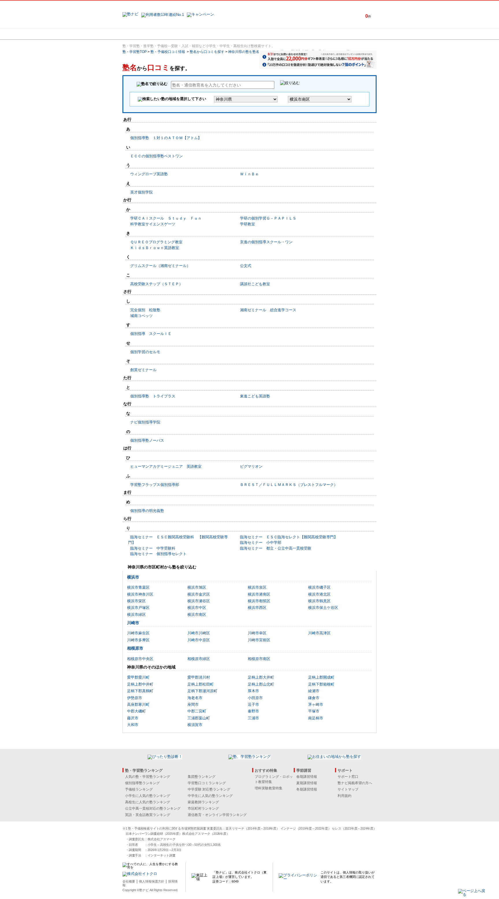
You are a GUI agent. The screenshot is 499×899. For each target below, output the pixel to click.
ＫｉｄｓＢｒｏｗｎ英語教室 (154, 248)
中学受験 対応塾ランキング (209, 789)
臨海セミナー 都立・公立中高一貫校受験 (275, 548)
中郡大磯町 (136, 711)
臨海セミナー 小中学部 (260, 542)
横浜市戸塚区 (138, 607)
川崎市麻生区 (138, 633)
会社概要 (128, 881)
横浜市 (133, 577)
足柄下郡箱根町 (321, 684)
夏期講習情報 (306, 783)
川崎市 (133, 622)
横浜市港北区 (319, 594)
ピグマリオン (251, 466)
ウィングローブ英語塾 (149, 174)
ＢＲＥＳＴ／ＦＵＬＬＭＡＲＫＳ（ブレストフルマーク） (289, 484)
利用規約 (344, 796)
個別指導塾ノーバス (147, 440)
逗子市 (253, 704)
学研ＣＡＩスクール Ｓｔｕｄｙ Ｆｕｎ (166, 218)
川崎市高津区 (319, 633)
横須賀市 (194, 725)
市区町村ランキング (203, 808)
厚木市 (253, 691)
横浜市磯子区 (319, 587)
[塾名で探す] (186, 33)
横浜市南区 (196, 614)
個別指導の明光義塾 (147, 511)
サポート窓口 (348, 777)
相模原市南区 (259, 659)
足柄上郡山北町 (261, 684)
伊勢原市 (134, 698)
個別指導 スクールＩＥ (151, 333)
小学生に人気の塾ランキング (147, 796)
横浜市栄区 (136, 601)
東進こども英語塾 (255, 396)
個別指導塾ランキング (142, 783)
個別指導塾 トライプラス (152, 396)
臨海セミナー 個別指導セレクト (158, 554)
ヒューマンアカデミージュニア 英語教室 (166, 466)
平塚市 (313, 711)
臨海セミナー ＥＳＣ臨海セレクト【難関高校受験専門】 (289, 537)
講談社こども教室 (255, 284)
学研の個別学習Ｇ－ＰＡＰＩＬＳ (268, 218)
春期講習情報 (306, 777)
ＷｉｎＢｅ (249, 174)
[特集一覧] (312, 33)
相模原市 (135, 648)
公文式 (245, 266)
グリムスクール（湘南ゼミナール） (160, 266)
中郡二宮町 (196, 711)
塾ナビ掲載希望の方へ (355, 783)
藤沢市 (132, 718)
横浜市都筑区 (259, 601)
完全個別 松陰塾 (145, 310)
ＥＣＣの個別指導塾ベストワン (156, 156)
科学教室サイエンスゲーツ (152, 224)
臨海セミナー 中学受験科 (152, 548)
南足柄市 (315, 718)
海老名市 (194, 698)
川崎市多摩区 (138, 640)
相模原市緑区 (198, 659)
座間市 (193, 704)
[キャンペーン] (354, 33)
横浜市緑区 (136, 614)
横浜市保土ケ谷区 (323, 607)
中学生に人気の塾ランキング (210, 796)
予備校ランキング (139, 789)
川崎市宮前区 (259, 640)
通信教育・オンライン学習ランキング (217, 815)
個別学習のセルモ (145, 352)
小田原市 (255, 698)
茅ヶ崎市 (315, 704)
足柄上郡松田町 (200, 684)
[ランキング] (228, 33)
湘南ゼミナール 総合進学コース (268, 310)
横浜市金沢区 (198, 594)
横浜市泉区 (257, 587)
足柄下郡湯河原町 (202, 691)
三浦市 (253, 718)
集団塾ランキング (201, 777)
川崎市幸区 (257, 633)
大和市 (132, 725)
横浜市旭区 (196, 587)
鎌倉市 (313, 698)
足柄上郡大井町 (261, 677)
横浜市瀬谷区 (198, 601)
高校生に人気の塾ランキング (147, 802)
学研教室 (247, 224)
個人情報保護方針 (151, 881)
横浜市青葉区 (138, 587)
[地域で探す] (143, 33)
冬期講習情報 (306, 789)
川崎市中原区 (198, 640)
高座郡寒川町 (138, 704)
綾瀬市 (313, 691)
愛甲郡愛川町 (138, 677)
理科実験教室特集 (268, 788)
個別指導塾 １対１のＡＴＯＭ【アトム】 (166, 138)
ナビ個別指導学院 (145, 422)
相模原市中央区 (140, 659)
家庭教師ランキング (203, 802)
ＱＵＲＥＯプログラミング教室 (156, 242)
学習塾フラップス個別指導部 (154, 484)
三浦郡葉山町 (198, 718)
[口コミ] (270, 33)
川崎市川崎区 (198, 633)
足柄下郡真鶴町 (140, 691)
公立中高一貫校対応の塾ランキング (152, 808)
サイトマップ (348, 789)
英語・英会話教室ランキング (147, 815)
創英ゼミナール (143, 370)
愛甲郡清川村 (198, 677)
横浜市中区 (196, 607)
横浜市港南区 (259, 594)
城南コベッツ (141, 316)
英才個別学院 (141, 192)
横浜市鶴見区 (319, 601)
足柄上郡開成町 (321, 677)
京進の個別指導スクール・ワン (266, 242)
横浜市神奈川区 (140, 594)
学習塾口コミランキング (207, 783)
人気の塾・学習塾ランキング (147, 777)
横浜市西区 (257, 607)
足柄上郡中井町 (140, 684)
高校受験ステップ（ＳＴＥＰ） (156, 284)
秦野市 (253, 711)
